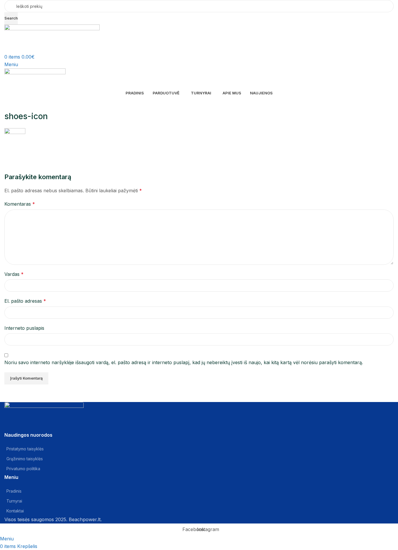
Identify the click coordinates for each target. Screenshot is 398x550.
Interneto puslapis (24, 328)
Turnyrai (14, 500)
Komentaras (19, 204)
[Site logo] (52, 38)
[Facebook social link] (10, 155)
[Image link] (44, 410)
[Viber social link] (83, 155)
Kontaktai (15, 510)
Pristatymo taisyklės (25, 448)
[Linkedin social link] (39, 155)
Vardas (14, 274)
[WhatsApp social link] (54, 155)
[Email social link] (25, 155)
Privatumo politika (23, 468)
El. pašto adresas (25, 301)
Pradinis (14, 491)
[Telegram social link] (68, 155)
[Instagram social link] (25, 426)
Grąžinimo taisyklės (24, 458)
